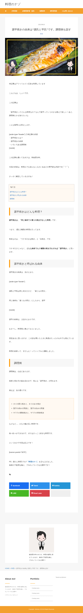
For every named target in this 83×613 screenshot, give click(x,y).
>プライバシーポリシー (11, 595)
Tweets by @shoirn (61, 577)
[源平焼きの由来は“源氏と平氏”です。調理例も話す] (41, 58)
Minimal (37, 609)
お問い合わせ (68, 11)
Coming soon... (36, 588)
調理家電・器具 (29, 11)
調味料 (42, 11)
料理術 (15, 11)
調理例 (12, 199)
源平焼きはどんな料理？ (18, 192)
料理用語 (54, 11)
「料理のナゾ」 (33, 462)
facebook (16, 485)
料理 (41, 34)
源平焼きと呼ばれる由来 (18, 195)
